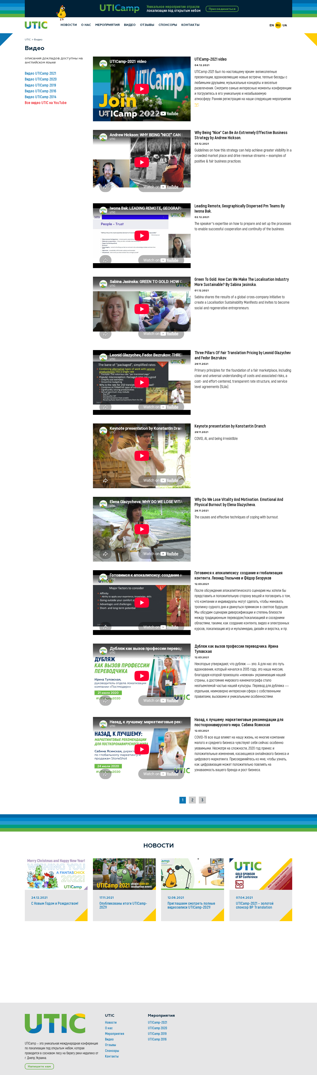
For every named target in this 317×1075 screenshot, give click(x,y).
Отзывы (147, 25)
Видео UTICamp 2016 (40, 91)
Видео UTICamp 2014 (40, 97)
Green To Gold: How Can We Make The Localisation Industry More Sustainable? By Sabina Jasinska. (242, 282)
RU (278, 25)
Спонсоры (167, 25)
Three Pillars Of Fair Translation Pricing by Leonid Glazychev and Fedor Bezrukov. (243, 355)
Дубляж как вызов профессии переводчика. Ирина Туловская (236, 649)
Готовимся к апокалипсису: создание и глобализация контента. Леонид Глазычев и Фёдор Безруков (238, 575)
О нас (86, 25)
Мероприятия (107, 25)
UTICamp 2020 (157, 1028)
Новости (69, 25)
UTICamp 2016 (157, 1039)
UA (284, 25)
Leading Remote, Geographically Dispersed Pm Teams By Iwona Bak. (240, 208)
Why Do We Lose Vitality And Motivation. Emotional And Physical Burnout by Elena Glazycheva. (239, 502)
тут (196, 104)
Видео (130, 25)
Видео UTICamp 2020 (41, 79)
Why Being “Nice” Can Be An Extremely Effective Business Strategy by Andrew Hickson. (241, 135)
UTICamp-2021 (157, 1022)
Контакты (190, 25)
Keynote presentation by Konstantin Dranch (230, 426)
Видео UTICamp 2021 (40, 73)
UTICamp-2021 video (211, 59)
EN (272, 25)
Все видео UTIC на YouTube (46, 102)
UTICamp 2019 (157, 1033)
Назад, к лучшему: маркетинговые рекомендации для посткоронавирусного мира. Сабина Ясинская (239, 722)
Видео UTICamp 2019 (40, 85)
